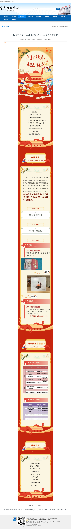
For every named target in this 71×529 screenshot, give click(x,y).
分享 (5, 42)
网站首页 (6, 16)
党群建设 (30, 16)
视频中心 (63, 16)
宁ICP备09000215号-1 (47, 519)
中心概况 (14, 16)
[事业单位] (15, 519)
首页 (58, 26)
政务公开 (55, 16)
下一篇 (51, 509)
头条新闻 (14, 19)
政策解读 (6, 19)
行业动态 (67, 26)
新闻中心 (22, 16)
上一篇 (19, 509)
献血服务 (38, 16)
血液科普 (47, 16)
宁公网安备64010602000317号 (35, 519)
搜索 (58, 9)
